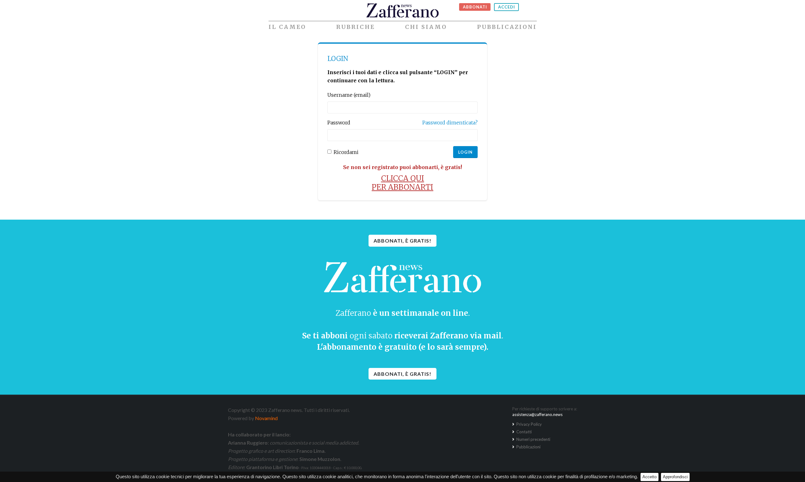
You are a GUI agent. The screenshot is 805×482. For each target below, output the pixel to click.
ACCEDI (506, 6)
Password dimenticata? (450, 122)
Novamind (266, 418)
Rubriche (355, 27)
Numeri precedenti (532, 439)
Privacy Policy (528, 424)
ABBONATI (475, 6)
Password (338, 122)
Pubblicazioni (507, 27)
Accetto (649, 476)
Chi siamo (426, 27)
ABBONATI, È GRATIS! (402, 241)
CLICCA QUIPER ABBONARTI (402, 182)
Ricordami (346, 152)
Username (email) (348, 95)
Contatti (523, 431)
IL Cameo (287, 27)
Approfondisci (675, 476)
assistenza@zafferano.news (537, 414)
